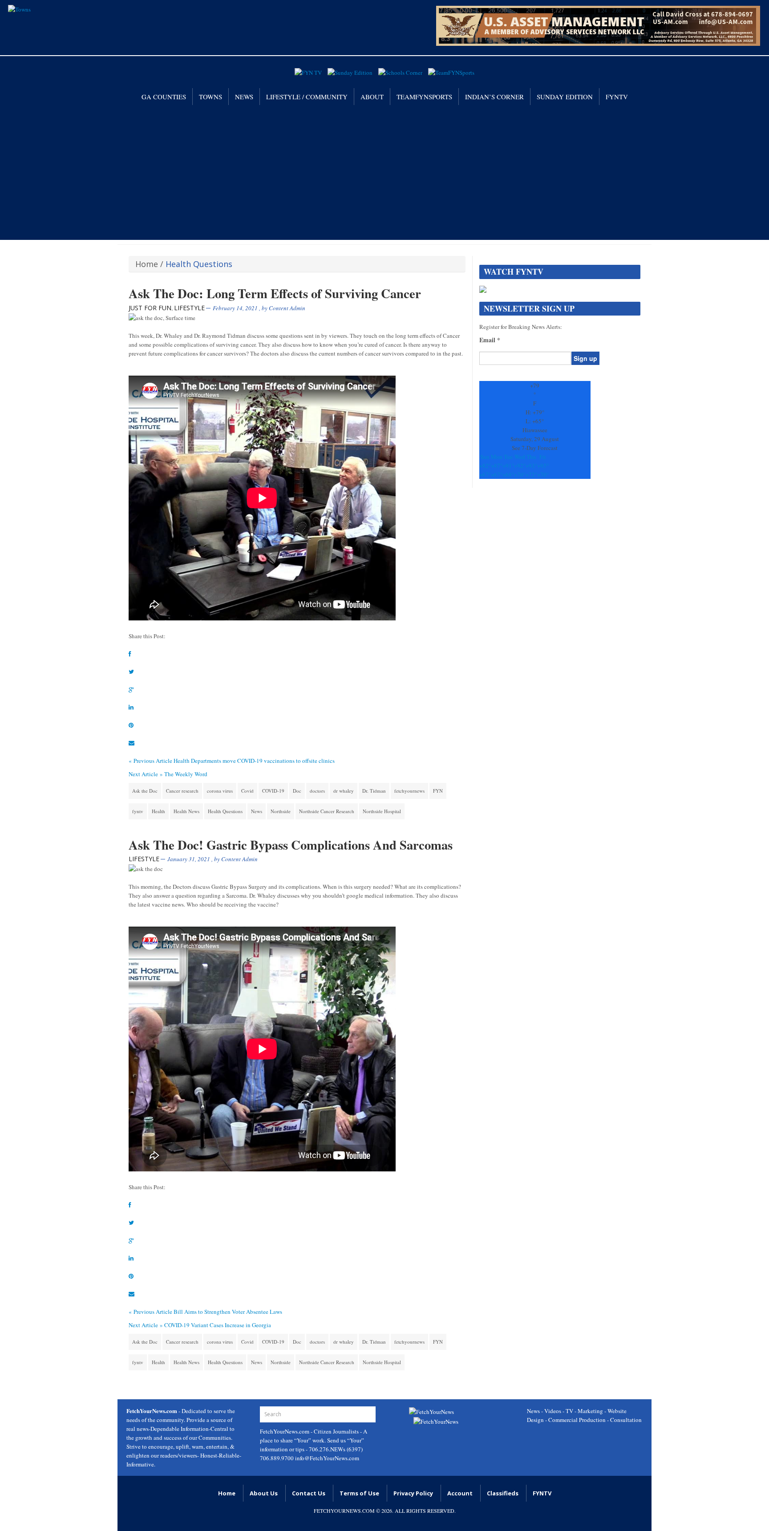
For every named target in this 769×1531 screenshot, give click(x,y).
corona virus (220, 790)
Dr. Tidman (374, 790)
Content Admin (287, 308)
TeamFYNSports (424, 96)
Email (489, 340)
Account (460, 1493)
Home (146, 264)
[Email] (131, 743)
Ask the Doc (145, 790)
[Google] (131, 689)
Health (158, 811)
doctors (317, 790)
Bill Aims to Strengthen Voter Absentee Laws (228, 1312)
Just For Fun (150, 308)
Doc (297, 790)
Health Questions (225, 811)
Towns (210, 96)
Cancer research (182, 790)
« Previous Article (150, 761)
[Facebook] (130, 654)
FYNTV (617, 96)
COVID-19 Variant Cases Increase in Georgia (217, 1325)
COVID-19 (273, 790)
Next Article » (146, 774)
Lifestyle (189, 308)
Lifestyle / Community (307, 96)
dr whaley (343, 790)
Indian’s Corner (494, 96)
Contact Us (308, 1493)
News (244, 96)
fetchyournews (409, 790)
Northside (281, 811)
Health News (186, 811)
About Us (264, 1493)
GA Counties (164, 96)
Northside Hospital (382, 811)
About (372, 96)
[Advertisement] (384, 171)
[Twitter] (131, 672)
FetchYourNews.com (285, 1431)
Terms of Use (359, 1493)
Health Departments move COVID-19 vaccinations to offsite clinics (254, 761)
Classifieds (502, 1493)
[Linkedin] (131, 707)
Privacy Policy (413, 1493)
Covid (247, 790)
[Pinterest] (131, 725)
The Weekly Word (185, 774)
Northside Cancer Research (326, 811)
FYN (438, 790)
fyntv (137, 811)
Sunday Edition (565, 96)
